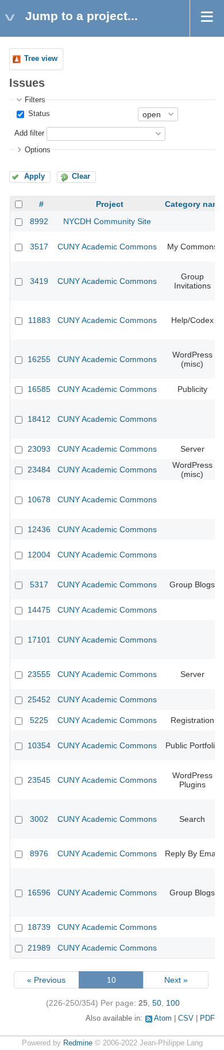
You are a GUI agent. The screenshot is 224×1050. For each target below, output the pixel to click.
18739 (39, 927)
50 (156, 1002)
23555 (39, 674)
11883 (39, 320)
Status (38, 114)
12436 (39, 529)
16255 (39, 359)
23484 (39, 469)
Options (38, 150)
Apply (34, 176)
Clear (81, 176)
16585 (39, 389)
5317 (39, 584)
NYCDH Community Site (107, 221)
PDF (207, 1018)
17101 (39, 639)
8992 (39, 221)
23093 (39, 448)
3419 (39, 281)
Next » (176, 979)
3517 (39, 246)
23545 (39, 779)
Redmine (77, 1043)
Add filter (29, 133)
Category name (194, 204)
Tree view (40, 59)
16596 (39, 892)
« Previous (46, 979)
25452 (39, 699)
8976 (39, 853)
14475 (39, 609)
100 (173, 1002)
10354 (39, 745)
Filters (35, 100)
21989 (39, 947)
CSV (186, 1018)
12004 (39, 554)
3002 (39, 819)
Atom (163, 1018)
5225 (39, 720)
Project (109, 204)
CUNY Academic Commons (107, 246)
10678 (39, 499)
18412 (39, 419)
